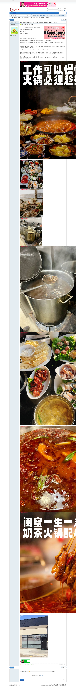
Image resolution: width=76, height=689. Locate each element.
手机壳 (57, 15)
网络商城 (15, 17)
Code (28, 671)
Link (25, 671)
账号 (47, 8)
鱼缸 (59, 15)
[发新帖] (12, 20)
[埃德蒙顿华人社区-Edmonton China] (15, 11)
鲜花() (27, 664)
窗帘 (47, 15)
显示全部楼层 (31, 24)
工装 (41, 15)
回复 (22, 664)
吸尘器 (45, 15)
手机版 (56, 684)
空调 (63, 15)
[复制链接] (55, 22)
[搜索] (31, 15)
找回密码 (65, 8)
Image (24, 671)
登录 (41, 675)
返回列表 (64, 19)
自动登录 (60, 8)
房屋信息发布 (12, 24)
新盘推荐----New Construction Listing (23, 17)
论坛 (12, 17)
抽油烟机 (38, 15)
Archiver (59, 684)
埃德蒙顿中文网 (64, 684)
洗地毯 (50, 15)
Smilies (29, 671)
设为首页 (11, 0)
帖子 (28, 15)
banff (61, 15)
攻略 (54, 15)
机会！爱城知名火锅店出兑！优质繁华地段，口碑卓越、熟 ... (40, 17)
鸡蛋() (33, 664)
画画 (43, 15)
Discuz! (14, 684)
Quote (26, 671)
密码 (47, 10)
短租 (35, 15)
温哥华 (52, 15)
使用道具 (60, 664)
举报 (64, 664)
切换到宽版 (65, 0)
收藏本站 (14, 0)
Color (22, 671)
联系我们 (50, 684)
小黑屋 (54, 684)
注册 (64, 10)
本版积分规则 (63, 679)
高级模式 (53, 671)
